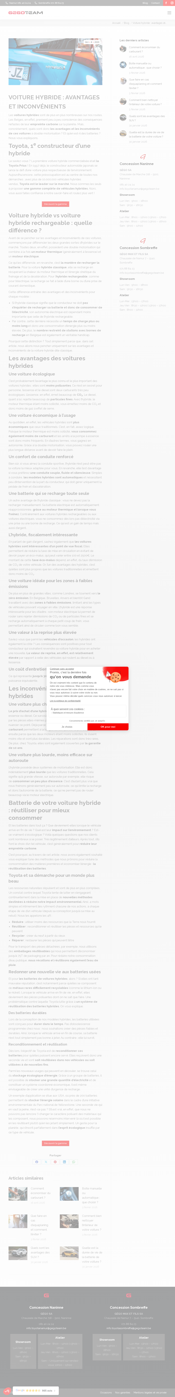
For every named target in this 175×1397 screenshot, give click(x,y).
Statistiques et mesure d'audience (68, 713)
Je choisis (67, 726)
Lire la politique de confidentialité (65, 701)
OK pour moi (108, 726)
